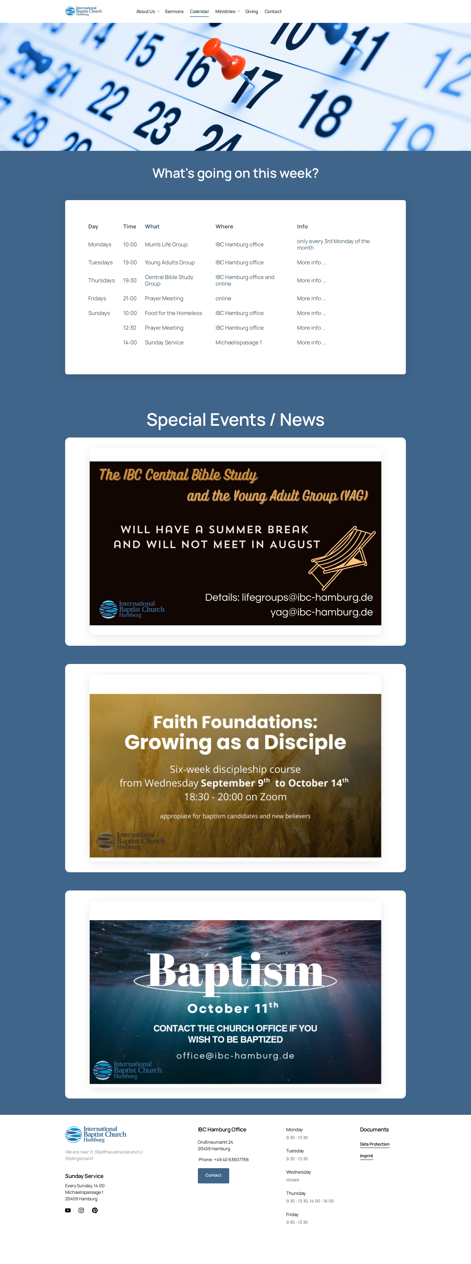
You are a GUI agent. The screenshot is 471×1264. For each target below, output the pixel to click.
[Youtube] (69, 1210)
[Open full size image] (235, 541)
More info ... (311, 262)
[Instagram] (83, 1210)
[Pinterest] (96, 1210)
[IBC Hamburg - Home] (83, 11)
